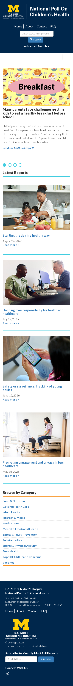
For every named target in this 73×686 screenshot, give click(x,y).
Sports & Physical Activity (20, 545)
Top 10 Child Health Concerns (22, 556)
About (29, 26)
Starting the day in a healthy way (26, 235)
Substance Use (12, 540)
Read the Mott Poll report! (18, 148)
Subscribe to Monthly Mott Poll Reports (31, 653)
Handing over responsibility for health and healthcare (33, 312)
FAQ (53, 26)
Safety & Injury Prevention (20, 534)
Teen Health (10, 551)
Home (18, 26)
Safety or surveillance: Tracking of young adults (32, 388)
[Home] (36, 11)
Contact (42, 26)
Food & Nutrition (14, 501)
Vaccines (8, 562)
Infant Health (11, 512)
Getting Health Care (16, 506)
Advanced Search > (36, 46)
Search (37, 39)
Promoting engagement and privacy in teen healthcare (33, 464)
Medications (11, 523)
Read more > (11, 244)
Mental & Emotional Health (20, 529)
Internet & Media (14, 517)
